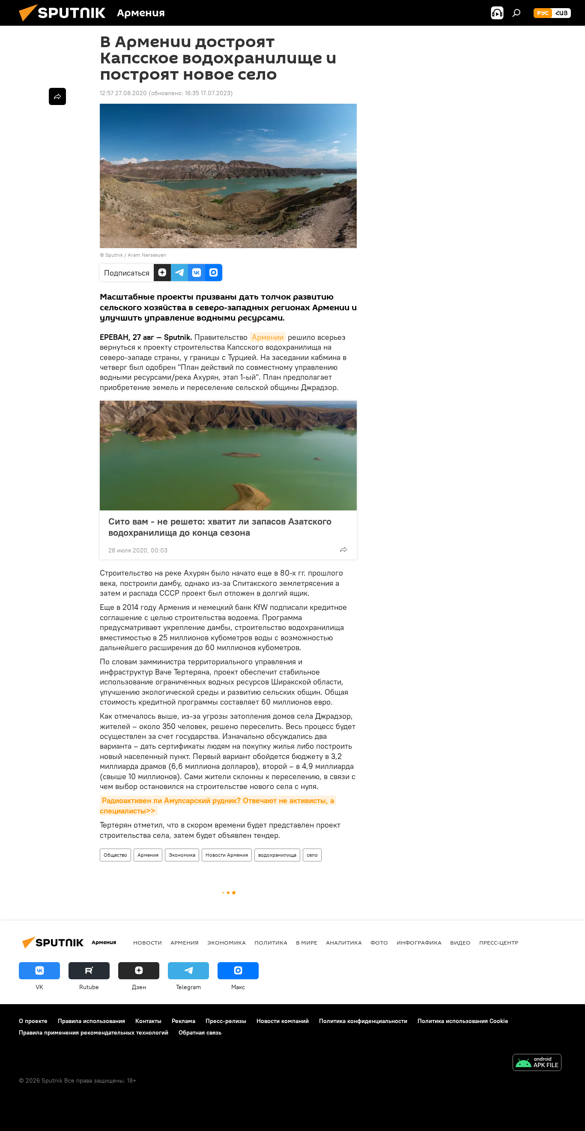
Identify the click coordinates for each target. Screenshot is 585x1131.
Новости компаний (283, 1021)
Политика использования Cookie (463, 1021)
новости (147, 942)
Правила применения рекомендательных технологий (93, 1032)
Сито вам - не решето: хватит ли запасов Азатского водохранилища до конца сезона (219, 527)
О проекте (33, 1021)
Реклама (183, 1021)
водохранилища (277, 855)
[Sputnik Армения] (65, 23)
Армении (268, 337)
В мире (306, 942)
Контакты (148, 1021)
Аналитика (344, 942)
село (312, 855)
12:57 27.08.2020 (123, 93)
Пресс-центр (498, 942)
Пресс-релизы (226, 1021)
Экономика (182, 855)
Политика (270, 942)
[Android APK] (537, 1063)
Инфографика (419, 942)
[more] (343, 549)
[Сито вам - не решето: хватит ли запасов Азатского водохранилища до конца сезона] (228, 455)
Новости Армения (227, 855)
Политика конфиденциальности (363, 1021)
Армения (147, 855)
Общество (115, 855)
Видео (460, 942)
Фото (379, 942)
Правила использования (91, 1021)
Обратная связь (200, 1032)
